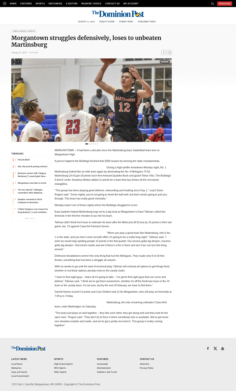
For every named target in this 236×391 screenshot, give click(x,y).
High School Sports (24, 31)
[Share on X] (169, 53)
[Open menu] (4, 3)
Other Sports (60, 372)
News (13, 3)
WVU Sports (60, 368)
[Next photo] (167, 100)
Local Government (20, 376)
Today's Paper (107, 22)
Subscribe (225, 4)
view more (29, 218)
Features (26, 3)
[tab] (86, 143)
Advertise (144, 364)
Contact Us (112, 3)
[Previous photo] (16, 100)
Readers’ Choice (91, 3)
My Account (131, 3)
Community (102, 364)
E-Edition (72, 3)
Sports (40, 3)
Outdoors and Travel (107, 372)
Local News (17, 364)
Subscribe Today (147, 22)
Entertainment (104, 368)
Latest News (19, 359)
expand (164, 62)
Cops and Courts (19, 372)
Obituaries (55, 3)
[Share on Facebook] (163, 53)
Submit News (126, 22)
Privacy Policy (146, 368)
